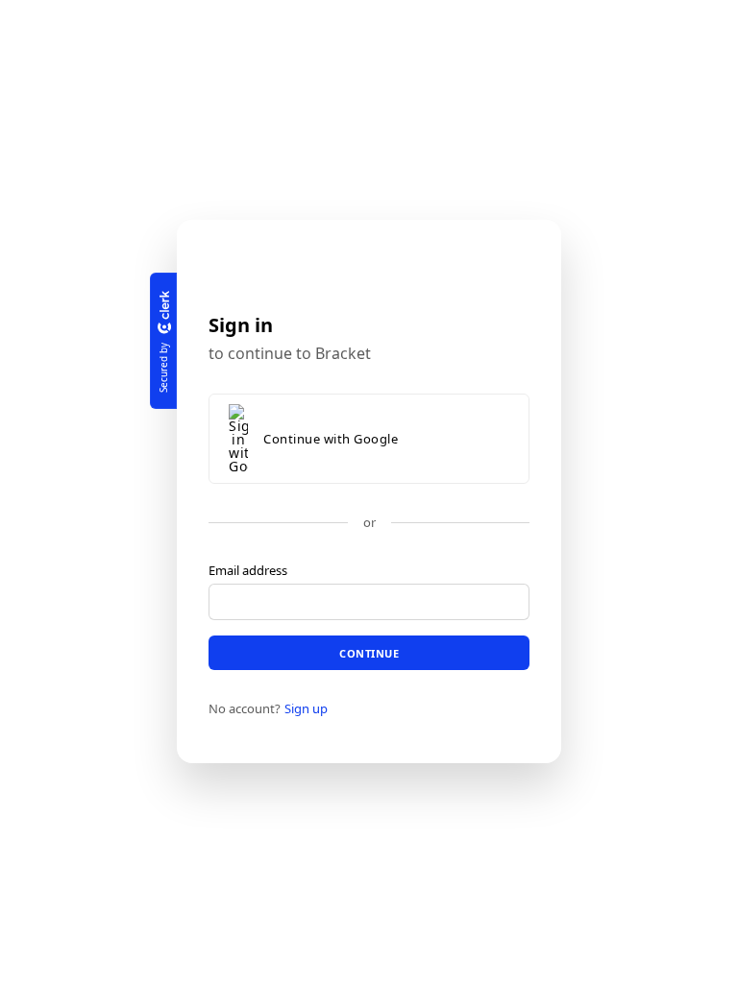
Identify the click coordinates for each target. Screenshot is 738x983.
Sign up (306, 708)
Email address (248, 571)
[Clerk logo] (163, 312)
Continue (369, 652)
